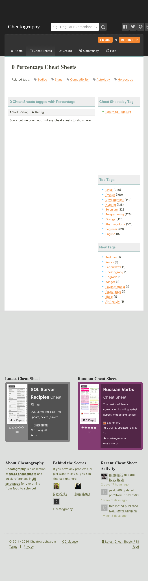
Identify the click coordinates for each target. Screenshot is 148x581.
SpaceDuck (82, 493)
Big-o (109, 296)
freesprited (41, 424)
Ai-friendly (112, 301)
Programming (114, 214)
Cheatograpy (114, 272)
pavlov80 (115, 490)
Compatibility (79, 79)
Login (105, 40)
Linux (109, 190)
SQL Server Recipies (123, 511)
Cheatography (15, 469)
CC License (70, 541)
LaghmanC (113, 422)
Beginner (111, 229)
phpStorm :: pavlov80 (124, 495)
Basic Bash (116, 479)
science (29, 488)
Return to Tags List (118, 112)
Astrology (103, 79)
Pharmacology (115, 224)
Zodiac (42, 79)
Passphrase (113, 291)
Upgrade (111, 277)
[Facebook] (125, 27)
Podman (111, 257)
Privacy (29, 546)
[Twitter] (133, 27)
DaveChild (60, 493)
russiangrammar (117, 438)
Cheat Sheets (42, 51)
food (16, 488)
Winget (110, 282)
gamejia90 (116, 474)
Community (90, 51)
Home (18, 51)
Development (114, 199)
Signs (58, 79)
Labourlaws (113, 267)
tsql (36, 435)
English (110, 234)
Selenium (111, 209)
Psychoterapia (115, 287)
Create (67, 51)
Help (112, 51)
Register (129, 40)
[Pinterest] (140, 27)
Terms (13, 546)
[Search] (103, 27)
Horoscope (125, 79)
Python (110, 194)
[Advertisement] (74, 10)
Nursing (110, 204)
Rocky (109, 262)
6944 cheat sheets (22, 474)
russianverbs (111, 443)
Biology (110, 219)
